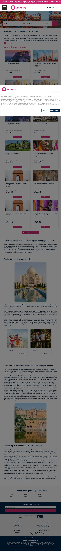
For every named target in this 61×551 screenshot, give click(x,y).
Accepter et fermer (54, 110)
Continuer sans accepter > (54, 91)
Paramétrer (44, 110)
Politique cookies (24, 106)
